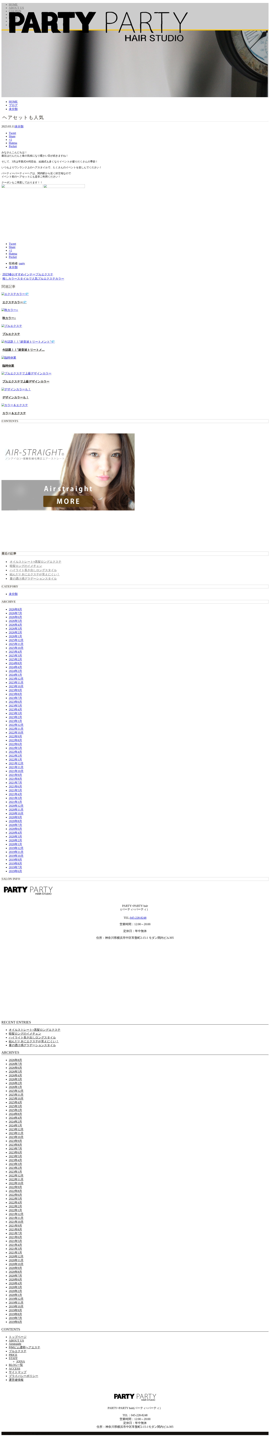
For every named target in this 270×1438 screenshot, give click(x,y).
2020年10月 (16, 813)
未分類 (19, 126)
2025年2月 (15, 659)
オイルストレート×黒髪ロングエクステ (35, 562)
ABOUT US (16, 1340)
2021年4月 (15, 794)
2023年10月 (16, 686)
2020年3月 (15, 836)
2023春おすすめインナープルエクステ (27, 274)
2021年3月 (15, 798)
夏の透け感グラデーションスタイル (33, 578)
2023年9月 (15, 690)
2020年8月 (15, 821)
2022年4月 (15, 751)
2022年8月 (15, 740)
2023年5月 (15, 705)
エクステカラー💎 (14, 302)
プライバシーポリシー (23, 1375)
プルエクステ (11, 334)
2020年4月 (15, 832)
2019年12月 (16, 848)
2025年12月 (16, 640)
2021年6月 (15, 786)
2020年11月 (16, 809)
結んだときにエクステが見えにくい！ (35, 574)
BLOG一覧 (16, 1364)
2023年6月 (15, 701)
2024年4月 (15, 667)
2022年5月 (15, 748)
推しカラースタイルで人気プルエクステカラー (33, 278)
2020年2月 (15, 840)
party (22, 263)
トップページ (17, 1336)
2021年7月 (15, 782)
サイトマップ (17, 1372)
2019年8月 (15, 863)
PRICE (13, 1354)
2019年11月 (16, 851)
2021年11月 (16, 767)
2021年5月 (15, 790)
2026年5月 (15, 620)
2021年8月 (15, 778)
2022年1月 (15, 759)
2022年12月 (16, 724)
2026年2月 (15, 632)
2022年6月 (15, 744)
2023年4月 (15, 709)
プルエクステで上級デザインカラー (25, 381)
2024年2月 (15, 671)
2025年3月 (15, 655)
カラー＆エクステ (14, 413)
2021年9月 (15, 774)
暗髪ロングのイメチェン (26, 566)
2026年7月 (15, 613)
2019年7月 (15, 867)
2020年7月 (15, 825)
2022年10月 (16, 732)
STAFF (13, 1358)
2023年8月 (15, 694)
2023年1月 (15, 721)
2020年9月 (15, 817)
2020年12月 (16, 805)
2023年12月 (16, 678)
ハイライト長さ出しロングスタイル (33, 570)
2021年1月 (15, 801)
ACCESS (14, 1368)
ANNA (20, 1361)
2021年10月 (16, 771)
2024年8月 (15, 663)
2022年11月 (16, 728)
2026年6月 (15, 617)
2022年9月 (15, 736)
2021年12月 (16, 763)
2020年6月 (15, 828)
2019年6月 (15, 871)
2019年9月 (15, 859)
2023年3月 (15, 713)
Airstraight (15, 1343)
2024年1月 (15, 674)
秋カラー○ (9, 318)
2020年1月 (15, 844)
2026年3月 (15, 628)
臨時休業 (8, 366)
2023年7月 (15, 697)
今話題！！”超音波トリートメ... (23, 350)
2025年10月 (16, 647)
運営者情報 (16, 1379)
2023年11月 (16, 682)
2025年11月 (16, 644)
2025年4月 (15, 651)
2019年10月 (16, 855)
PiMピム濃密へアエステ (24, 1347)
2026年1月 (15, 636)
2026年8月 (15, 609)
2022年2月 (15, 755)
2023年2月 (15, 717)
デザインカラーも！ (15, 397)
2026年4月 (15, 624)
